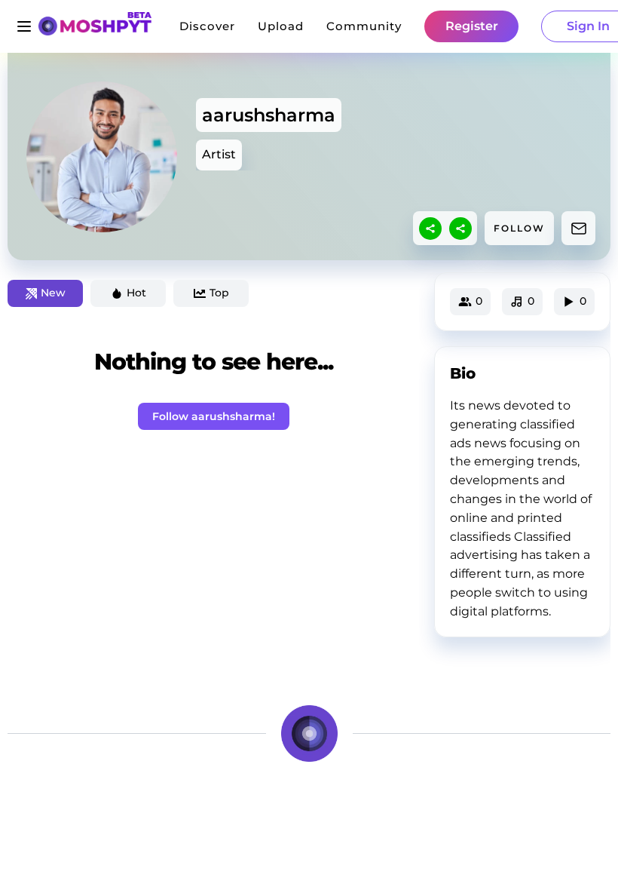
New (53, 292)
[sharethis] (430, 228)
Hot (136, 292)
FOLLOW (519, 228)
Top (219, 292)
